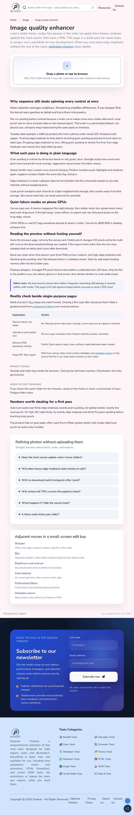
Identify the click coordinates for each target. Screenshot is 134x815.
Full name (75, 637)
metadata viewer (103, 353)
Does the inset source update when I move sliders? (52, 457)
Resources (104, 8)
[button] (67, 71)
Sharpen (20, 543)
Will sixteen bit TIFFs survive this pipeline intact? (51, 491)
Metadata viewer (25, 593)
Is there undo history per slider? (40, 514)
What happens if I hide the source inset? (46, 503)
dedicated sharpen (61, 47)
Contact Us (118, 8)
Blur (31, 302)
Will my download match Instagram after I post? (51, 480)
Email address (77, 655)
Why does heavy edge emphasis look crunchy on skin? (54, 469)
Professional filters (26, 583)
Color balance (23, 573)
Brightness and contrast (29, 563)
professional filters (43, 306)
